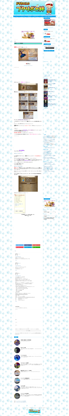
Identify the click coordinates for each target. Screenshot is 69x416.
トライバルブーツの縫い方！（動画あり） (49, 171)
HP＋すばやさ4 (18, 200)
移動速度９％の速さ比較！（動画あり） (49, 157)
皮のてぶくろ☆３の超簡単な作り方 (48, 162)
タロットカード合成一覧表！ (47, 153)
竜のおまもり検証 (23, 347)
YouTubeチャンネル (36, 16)
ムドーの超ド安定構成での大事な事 (48, 147)
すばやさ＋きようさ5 (19, 201)
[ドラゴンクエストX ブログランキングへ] (28, 63)
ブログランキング (23, 16)
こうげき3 (17, 202)
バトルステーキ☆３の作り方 (47, 163)
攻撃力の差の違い (50, 91)
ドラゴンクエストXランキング (47, 207)
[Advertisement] (28, 24)
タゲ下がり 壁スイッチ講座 (47, 150)
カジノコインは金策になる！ (47, 144)
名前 (15, 319)
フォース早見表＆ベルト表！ (47, 154)
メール (16, 322)
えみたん (24, 212)
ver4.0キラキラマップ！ (47, 143)
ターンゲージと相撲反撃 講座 (47, 151)
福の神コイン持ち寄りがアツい (18, 153)
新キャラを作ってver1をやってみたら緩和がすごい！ (51, 104)
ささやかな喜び (23, 385)
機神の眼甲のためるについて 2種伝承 (26, 370)
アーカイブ (45, 215)
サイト (16, 325)
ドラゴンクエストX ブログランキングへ (28, 65)
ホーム (16, 16)
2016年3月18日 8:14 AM (18, 265)
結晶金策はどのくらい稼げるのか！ (48, 166)
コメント (16, 309)
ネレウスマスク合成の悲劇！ (25, 393)
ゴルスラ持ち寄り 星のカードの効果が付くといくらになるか (52, 80)
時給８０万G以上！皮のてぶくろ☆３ (48, 167)
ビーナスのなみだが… (24, 355)
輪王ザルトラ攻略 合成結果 (18, 166)
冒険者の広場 (29, 16)
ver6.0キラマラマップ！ (47, 76)
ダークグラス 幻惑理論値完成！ (25, 378)
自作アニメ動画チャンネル (49, 16)
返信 (16, 270)
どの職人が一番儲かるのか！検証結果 (48, 168)
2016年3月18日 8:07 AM (18, 256)
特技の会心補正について (47, 152)
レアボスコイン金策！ (46, 170)
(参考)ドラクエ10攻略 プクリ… (18, 196)
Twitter (42, 16)
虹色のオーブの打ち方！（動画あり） (48, 169)
